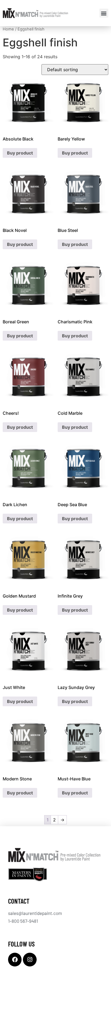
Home (8, 29)
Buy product (20, 153)
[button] (103, 13)
